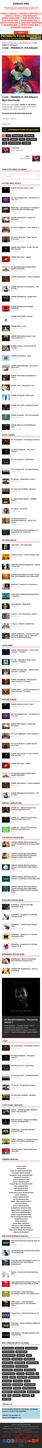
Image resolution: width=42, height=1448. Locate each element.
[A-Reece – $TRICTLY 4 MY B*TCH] (6, 628)
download (29, 136)
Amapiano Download (21, 1177)
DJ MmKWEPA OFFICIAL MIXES (13, 954)
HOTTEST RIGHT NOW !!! (11, 183)
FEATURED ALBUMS (9, 699)
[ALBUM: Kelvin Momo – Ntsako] (6, 320)
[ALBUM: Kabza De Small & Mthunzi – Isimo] (6, 429)
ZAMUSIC (16, 52)
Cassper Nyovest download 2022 (21, 1184)
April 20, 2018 (7, 52)
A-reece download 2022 (21, 1179)
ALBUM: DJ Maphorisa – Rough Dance (24, 296)
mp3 (4, 143)
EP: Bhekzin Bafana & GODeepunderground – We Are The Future (23, 520)
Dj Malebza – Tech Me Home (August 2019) (24, 925)
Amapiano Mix (19, 1363)
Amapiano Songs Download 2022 (21, 1175)
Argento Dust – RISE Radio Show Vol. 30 (24, 1313)
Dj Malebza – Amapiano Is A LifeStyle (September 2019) (24, 935)
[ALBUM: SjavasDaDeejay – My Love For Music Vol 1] (6, 369)
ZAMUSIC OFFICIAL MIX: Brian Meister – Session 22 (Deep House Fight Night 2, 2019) (24, 867)
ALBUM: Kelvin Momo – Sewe (21, 356)
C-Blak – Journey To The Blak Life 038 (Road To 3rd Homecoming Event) (24, 1140)
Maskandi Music (20, 1392)
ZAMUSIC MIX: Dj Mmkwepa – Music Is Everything (24, 969)
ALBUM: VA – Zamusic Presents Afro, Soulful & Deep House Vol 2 (24, 818)
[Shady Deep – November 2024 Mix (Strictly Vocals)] (6, 1133)
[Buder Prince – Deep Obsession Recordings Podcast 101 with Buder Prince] (6, 1305)
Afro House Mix (21, 1352)
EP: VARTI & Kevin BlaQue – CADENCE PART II (24, 500)
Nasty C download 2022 (21, 1182)
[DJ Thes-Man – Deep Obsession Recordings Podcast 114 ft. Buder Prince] (6, 1296)
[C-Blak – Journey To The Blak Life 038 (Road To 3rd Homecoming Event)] (6, 1143)
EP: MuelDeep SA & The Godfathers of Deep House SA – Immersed (24, 531)
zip (33, 1395)
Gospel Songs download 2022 (21, 1214)
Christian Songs (21, 1366)
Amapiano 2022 (17, 1359)
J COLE (22, 139)
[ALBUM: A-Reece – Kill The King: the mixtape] (6, 350)
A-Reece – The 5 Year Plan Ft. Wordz (24, 614)
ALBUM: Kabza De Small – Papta (22, 188)
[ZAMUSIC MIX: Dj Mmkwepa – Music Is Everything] (6, 973)
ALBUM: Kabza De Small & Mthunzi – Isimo (23, 426)
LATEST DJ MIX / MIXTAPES (12, 1105)
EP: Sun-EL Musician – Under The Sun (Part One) (24, 238)
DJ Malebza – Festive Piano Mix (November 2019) (22, 905)
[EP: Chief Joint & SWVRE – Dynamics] (6, 493)
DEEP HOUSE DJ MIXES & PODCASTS (15, 1236)
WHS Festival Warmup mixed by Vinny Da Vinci (25, 1241)
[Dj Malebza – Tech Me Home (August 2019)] (6, 928)
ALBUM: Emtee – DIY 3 (18, 326)
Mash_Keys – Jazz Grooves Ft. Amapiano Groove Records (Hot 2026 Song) (25, 208)
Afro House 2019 (31, 1348)
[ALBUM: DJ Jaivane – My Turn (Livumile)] (6, 419)
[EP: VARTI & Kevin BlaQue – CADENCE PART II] (6, 503)
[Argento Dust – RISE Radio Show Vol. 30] (6, 1317)
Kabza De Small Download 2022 (21, 1171)
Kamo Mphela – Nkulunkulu (20, 604)
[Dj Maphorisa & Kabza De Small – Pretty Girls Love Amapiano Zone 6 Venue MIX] (6, 578)
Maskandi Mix (7, 1392)
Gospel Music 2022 (21, 1219)
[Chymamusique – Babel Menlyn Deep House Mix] (6, 1153)
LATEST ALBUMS (8, 435)
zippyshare (6, 1399)
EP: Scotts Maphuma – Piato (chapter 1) (25, 227)
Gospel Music (22, 1377)
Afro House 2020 (8, 1352)
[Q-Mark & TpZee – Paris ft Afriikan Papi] (6, 558)
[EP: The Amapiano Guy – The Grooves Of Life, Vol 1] (6, 202)
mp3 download (14, 143)
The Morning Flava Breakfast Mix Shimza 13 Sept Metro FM (25, 1251)
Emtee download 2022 (21, 1197)
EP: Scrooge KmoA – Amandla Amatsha (25, 469)
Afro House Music (9, 1355)
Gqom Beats (7, 1381)
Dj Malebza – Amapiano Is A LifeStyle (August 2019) (24, 945)
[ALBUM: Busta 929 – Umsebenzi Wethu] (6, 409)
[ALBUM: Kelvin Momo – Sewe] (6, 360)
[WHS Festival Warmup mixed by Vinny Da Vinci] (6, 1245)
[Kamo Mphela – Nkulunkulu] (6, 608)
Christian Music (8, 1366)
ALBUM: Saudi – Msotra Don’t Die (22, 385)
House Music (7, 1388)
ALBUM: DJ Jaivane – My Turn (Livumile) (25, 415)
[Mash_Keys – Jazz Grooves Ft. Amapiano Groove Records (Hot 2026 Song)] (6, 211)
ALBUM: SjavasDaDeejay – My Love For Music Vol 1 (24, 366)
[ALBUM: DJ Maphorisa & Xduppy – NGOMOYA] (6, 310)
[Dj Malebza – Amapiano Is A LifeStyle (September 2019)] (6, 938)
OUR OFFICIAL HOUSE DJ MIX (13, 837)
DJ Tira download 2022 (21, 1199)
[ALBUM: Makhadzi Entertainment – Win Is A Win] (6, 290)
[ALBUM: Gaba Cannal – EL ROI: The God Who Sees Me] (6, 251)
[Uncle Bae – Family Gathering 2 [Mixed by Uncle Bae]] (6, 1327)
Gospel (12, 1377)
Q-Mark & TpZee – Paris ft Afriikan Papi (25, 555)
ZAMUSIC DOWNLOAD (9, 43)
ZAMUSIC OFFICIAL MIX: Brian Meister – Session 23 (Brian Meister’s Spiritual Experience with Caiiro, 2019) (24, 855)
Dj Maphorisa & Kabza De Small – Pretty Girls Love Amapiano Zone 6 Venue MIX (25, 575)
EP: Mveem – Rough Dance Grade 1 (23, 479)
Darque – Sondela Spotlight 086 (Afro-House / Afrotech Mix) (24, 1110)
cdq (8, 136)
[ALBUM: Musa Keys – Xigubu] (6, 261)
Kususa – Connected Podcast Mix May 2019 (24, 1273)
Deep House (18, 1370)
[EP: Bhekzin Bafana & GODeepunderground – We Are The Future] (6, 522)
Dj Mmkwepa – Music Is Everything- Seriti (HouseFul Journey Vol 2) (23, 960)
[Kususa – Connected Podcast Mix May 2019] (6, 1276)
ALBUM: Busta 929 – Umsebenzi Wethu (24, 405)
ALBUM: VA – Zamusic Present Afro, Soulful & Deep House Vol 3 (23, 808)
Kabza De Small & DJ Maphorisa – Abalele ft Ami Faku (25, 565)
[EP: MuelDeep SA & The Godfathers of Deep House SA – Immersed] (6, 534)
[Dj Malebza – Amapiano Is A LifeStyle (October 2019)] (6, 918)
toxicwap (26, 143)
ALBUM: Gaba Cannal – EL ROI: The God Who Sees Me (24, 248)
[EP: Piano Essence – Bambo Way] (6, 463)
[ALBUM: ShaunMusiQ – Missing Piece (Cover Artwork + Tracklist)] (6, 683)
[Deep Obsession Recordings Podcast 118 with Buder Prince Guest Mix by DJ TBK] (6, 1286)
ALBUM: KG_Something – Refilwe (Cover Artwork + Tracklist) (25, 670)
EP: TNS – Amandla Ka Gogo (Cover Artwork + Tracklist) (23, 661)
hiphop (27, 1381)
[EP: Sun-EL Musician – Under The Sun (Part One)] (6, 241)
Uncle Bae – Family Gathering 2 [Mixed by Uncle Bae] (25, 1324)
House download (21, 1221)
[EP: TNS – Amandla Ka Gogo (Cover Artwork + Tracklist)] (6, 664)
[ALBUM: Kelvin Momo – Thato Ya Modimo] (6, 281)
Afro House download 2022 (21, 1212)
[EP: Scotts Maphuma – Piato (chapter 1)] (6, 231)
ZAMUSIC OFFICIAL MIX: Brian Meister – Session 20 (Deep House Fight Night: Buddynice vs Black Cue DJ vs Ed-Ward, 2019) (24, 889)
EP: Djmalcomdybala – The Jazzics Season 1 (23, 450)
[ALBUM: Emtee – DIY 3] (6, 330)
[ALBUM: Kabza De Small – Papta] (6, 192)
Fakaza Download (21, 1203)
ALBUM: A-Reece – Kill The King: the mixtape (23, 347)
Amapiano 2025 (8, 1363)
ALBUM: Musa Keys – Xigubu (21, 257)
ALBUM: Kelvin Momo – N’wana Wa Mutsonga (23, 218)
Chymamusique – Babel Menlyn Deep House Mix (24, 1150)
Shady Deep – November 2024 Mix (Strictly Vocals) (23, 1130)
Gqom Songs (18, 1381)
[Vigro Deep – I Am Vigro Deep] (6, 549)
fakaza (5, 139)
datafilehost (17, 136)
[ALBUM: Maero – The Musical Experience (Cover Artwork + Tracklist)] (6, 693)
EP (37, 1373)
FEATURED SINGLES (9, 540)
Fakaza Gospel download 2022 (21, 1217)
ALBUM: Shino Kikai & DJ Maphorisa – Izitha (24, 376)
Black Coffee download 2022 (21, 1201)
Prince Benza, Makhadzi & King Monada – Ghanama (25, 595)
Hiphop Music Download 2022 (21, 1210)
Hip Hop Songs (29, 1384)
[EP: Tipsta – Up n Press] (6, 513)
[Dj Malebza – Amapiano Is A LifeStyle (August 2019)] (6, 948)
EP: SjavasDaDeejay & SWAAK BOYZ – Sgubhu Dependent (24, 268)
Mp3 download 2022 (21, 1188)
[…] (5, 1034)
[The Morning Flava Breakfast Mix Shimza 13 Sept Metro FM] (6, 1254)
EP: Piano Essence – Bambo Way (22, 459)
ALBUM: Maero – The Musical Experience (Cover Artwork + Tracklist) (25, 690)
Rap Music (16, 1395)
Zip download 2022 (21, 1190)
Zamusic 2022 (21, 1166)
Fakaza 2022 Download (21, 1206)
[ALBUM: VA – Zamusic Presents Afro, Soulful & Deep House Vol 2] (6, 821)
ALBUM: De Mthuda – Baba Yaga (22, 395)
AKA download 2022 (21, 1186)
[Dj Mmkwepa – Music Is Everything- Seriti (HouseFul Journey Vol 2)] (6, 963)
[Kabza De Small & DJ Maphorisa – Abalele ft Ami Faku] (6, 568)
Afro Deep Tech (8, 1348)
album (29, 1355)
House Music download (21, 1223)
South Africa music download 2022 (21, 1193)
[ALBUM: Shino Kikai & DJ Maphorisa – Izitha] (6, 379)
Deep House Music (8, 1373)
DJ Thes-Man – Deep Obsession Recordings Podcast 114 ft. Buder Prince (25, 1292)
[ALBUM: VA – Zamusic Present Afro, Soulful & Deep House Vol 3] (6, 812)
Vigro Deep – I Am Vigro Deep (21, 545)
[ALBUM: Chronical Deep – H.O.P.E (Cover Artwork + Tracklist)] (6, 654)
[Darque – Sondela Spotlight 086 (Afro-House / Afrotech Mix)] (6, 1114)
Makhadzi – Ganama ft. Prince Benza (24, 584)
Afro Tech (20, 1355)
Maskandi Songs (33, 1392)
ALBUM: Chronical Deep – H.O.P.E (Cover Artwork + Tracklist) (25, 651)
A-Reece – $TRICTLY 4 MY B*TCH (22, 624)
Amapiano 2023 (29, 1359)
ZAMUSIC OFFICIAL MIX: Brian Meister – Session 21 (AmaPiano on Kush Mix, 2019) (25, 877)
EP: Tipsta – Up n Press (19, 509)
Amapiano (6, 1359)
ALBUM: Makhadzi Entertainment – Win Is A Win (25, 287)
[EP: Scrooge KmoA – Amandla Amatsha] (6, 473)
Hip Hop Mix (6, 1384)
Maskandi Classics (29, 1388)
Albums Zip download (21, 1232)
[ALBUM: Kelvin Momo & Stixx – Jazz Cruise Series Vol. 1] (6, 340)
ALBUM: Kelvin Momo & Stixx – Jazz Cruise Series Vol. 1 (23, 337)
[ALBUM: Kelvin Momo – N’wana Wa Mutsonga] (6, 221)
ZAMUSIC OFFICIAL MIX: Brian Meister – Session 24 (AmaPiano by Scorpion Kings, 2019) (25, 844)
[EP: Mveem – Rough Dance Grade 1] (6, 483)
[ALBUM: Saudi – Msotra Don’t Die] (6, 389)
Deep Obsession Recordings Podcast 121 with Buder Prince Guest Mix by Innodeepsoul (25, 1262)
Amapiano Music (32, 1363)
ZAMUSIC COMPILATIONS (12, 803)
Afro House (19, 1348)
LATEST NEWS (7, 645)
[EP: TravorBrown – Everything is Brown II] (6, 443)
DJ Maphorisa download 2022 (21, 1208)
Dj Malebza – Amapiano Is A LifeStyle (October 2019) (24, 915)
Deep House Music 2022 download (21, 1230)
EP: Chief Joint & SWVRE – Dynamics (23, 489)
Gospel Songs (33, 1377)
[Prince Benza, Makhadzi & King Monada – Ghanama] (6, 598)
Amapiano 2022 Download (21, 1173)
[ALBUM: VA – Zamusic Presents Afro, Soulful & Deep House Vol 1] (6, 831)
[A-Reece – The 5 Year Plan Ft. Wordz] (6, 618)
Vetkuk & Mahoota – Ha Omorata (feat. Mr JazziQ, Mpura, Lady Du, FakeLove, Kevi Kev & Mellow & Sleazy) (25, 635)
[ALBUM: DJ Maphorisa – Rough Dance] (6, 300)
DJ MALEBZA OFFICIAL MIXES (12, 900)
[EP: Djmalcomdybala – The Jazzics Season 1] (6, 453)
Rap (9, 1395)
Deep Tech (20, 1373)
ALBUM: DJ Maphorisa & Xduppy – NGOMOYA (22, 307)
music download (21, 1195)
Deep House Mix (30, 1370)
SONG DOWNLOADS (25, 43)
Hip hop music (17, 1384)
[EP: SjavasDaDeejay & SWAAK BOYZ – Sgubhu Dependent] (6, 271)
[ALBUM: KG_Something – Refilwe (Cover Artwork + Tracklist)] (6, 674)
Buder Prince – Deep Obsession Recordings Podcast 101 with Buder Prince (23, 1303)
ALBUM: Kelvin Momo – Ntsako (22, 316)
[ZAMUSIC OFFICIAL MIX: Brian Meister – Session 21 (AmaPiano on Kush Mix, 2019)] (6, 881)
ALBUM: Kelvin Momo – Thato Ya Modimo (25, 277)
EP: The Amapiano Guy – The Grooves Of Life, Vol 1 (25, 198)
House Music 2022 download (21, 1228)
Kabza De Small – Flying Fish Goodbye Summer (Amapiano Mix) (24, 1120)
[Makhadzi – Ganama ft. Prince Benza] (6, 588)
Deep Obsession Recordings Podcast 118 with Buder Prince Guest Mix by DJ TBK (25, 1283)
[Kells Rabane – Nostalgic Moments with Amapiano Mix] (6, 1337)
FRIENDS (14, 139)
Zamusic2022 (21, 1168)
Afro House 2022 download (21, 1225)
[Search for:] (21, 176)
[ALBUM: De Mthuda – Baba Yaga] (6, 399)
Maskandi (17, 1388)
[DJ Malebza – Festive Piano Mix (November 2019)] (6, 909)
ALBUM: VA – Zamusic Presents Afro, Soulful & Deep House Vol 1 (24, 828)
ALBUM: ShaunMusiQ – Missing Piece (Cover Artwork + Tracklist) (24, 680)
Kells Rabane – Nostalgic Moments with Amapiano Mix (25, 1334)
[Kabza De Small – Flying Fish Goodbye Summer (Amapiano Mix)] (6, 1123)
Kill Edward (31, 139)
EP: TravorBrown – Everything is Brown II (25, 440)
